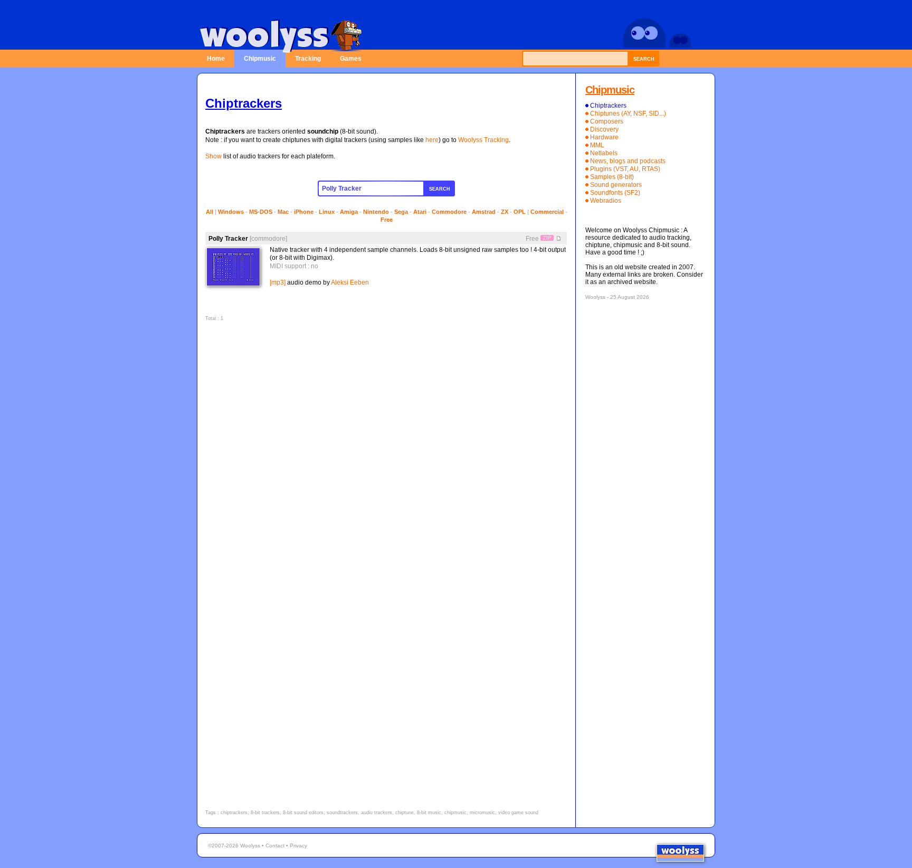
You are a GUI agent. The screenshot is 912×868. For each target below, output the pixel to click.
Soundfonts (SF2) (615, 192)
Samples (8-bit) (612, 177)
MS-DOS (260, 212)
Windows (231, 212)
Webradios (605, 200)
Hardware (604, 137)
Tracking (308, 58)
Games (351, 58)
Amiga (349, 212)
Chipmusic (260, 58)
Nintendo (376, 212)
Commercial (547, 212)
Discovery (604, 129)
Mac (283, 212)
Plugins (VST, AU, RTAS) (625, 169)
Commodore (449, 212)
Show (213, 156)
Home (216, 58)
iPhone (304, 212)
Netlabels (604, 153)
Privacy (298, 845)
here (432, 140)
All (209, 212)
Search (643, 59)
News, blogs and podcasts (628, 161)
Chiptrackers (608, 105)
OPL (520, 212)
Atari (419, 212)
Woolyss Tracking (483, 140)
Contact (274, 845)
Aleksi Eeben (350, 282)
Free (387, 219)
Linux (327, 212)
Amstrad (484, 212)
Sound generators (616, 184)
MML (597, 145)
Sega (401, 212)
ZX (504, 212)
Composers (606, 121)
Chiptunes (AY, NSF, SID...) (628, 113)
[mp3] (278, 282)
